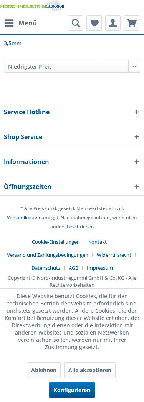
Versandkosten (23, 217)
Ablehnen (43, 370)
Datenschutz (45, 267)
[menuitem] (20, 23)
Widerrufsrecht (114, 254)
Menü (27, 22)
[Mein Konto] (113, 23)
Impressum (100, 267)
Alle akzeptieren (89, 370)
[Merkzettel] (94, 23)
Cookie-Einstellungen (56, 241)
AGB (73, 267)
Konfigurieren (72, 390)
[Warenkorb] (131, 23)
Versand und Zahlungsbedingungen (47, 254)
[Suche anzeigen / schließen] (75, 23)
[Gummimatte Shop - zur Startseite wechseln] (32, 7)
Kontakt (97, 241)
